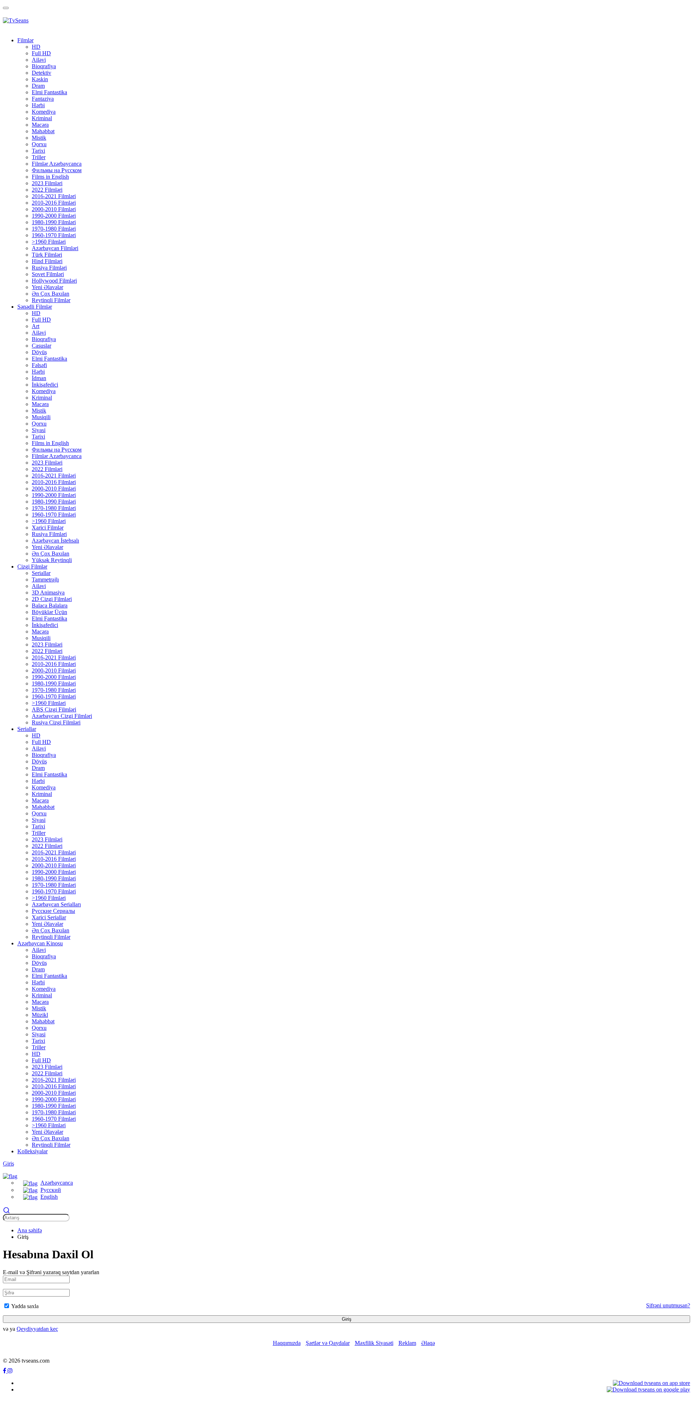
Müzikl (40, 1015)
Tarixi (38, 151)
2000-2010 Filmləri (54, 209)
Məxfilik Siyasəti (374, 1343)
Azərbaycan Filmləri (55, 248)
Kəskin (40, 79)
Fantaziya (43, 99)
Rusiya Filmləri (49, 268)
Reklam (407, 1343)
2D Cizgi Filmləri (52, 599)
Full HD (41, 53)
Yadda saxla (24, 1306)
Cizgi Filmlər (32, 566)
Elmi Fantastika (49, 92)
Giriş (8, 1163)
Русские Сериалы (53, 911)
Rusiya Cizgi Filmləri (56, 722)
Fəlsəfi (39, 365)
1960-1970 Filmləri (54, 235)
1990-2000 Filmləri (54, 216)
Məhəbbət (43, 131)
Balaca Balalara (49, 605)
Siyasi (38, 430)
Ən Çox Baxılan (50, 294)
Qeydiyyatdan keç (37, 1329)
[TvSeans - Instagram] (10, 1371)
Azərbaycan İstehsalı (55, 540)
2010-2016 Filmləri (54, 203)
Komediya (44, 112)
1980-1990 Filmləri (54, 222)
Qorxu (39, 144)
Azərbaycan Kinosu (40, 943)
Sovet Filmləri (48, 274)
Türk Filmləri (47, 255)
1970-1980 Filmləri (54, 229)
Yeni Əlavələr (47, 287)
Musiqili (41, 417)
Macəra (40, 125)
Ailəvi (39, 60)
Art (35, 326)
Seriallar (41, 573)
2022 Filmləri (47, 190)
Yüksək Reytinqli (52, 560)
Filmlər (25, 40)
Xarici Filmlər (48, 527)
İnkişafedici (45, 385)
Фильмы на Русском (57, 170)
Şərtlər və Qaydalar (328, 1343)
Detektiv (41, 73)
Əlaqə (428, 1343)
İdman (39, 378)
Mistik (39, 138)
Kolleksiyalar (32, 1151)
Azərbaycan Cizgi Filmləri (62, 716)
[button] (10, 1175)
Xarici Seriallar (49, 917)
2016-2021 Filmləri (54, 196)
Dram (38, 86)
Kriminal (42, 118)
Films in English (50, 177)
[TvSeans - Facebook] (5, 1371)
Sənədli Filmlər (34, 307)
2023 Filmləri (47, 183)
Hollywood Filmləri (54, 281)
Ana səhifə (29, 1230)
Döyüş (39, 352)
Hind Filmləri (47, 261)
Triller (38, 157)
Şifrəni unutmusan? (668, 1305)
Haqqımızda (287, 1343)
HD (36, 47)
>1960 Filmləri (49, 242)
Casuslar (41, 346)
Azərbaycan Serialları (56, 904)
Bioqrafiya (44, 66)
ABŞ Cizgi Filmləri (54, 709)
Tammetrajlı (45, 579)
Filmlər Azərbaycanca (57, 164)
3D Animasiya (48, 592)
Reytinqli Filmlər (51, 300)
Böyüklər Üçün (49, 612)
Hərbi (38, 105)
